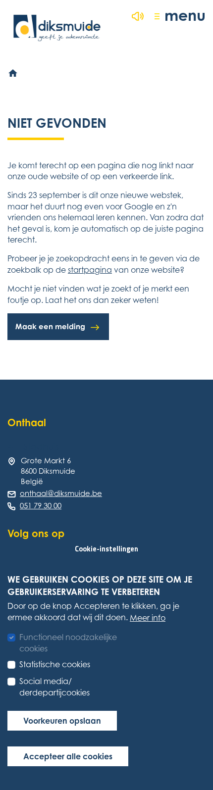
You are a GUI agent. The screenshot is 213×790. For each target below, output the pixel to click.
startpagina (90, 270)
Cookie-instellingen (106, 548)
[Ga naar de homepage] (56, 28)
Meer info (147, 618)
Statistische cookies (54, 664)
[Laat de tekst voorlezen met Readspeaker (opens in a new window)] (138, 16)
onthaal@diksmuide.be (61, 493)
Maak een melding (50, 326)
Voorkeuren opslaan (62, 721)
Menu (185, 15)
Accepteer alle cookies (67, 756)
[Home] (13, 74)
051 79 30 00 (40, 505)
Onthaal (26, 422)
